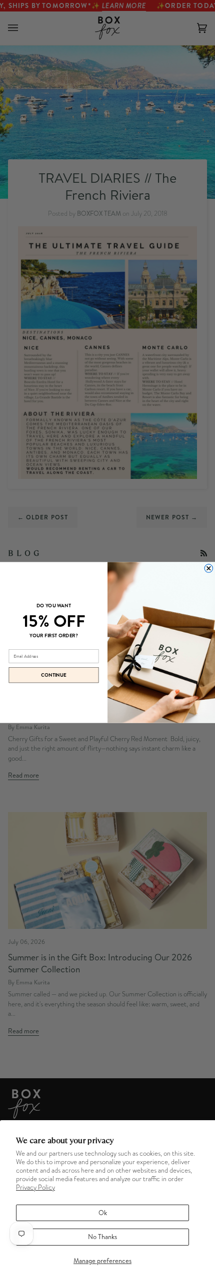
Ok (102, 1212)
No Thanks (102, 1236)
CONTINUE (53, 675)
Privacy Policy (35, 1187)
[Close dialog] (208, 568)
